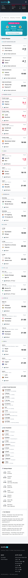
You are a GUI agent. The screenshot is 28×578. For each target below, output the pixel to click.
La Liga (17, 565)
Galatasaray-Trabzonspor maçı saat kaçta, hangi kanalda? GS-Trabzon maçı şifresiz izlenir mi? (13, 525)
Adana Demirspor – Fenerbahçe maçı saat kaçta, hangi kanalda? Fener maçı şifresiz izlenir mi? (13, 533)
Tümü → (25, 38)
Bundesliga (18, 563)
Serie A (17, 571)
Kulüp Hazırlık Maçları (20, 557)
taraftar (4, 547)
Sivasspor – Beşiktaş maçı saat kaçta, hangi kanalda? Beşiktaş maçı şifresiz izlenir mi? (12, 529)
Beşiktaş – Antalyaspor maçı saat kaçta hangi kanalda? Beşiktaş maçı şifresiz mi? (12, 515)
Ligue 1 (17, 559)
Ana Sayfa (3, 557)
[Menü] (26, 2)
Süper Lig (18, 567)
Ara (24, 17)
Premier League (19, 561)
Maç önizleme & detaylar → (14, 33)
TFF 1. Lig (18, 569)
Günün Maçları (4, 559)
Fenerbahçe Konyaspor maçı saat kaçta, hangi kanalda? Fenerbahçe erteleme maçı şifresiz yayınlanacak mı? (12, 520)
